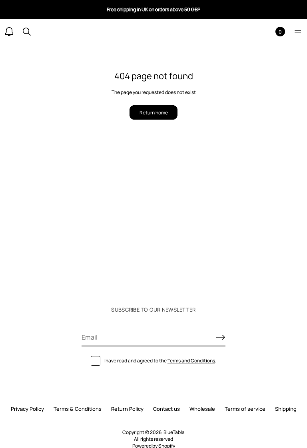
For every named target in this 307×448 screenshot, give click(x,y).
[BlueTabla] (153, 31)
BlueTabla (174, 432)
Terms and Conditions (191, 360)
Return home (154, 112)
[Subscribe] (220, 337)
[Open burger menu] (298, 31)
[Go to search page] (27, 31)
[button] (27, 31)
